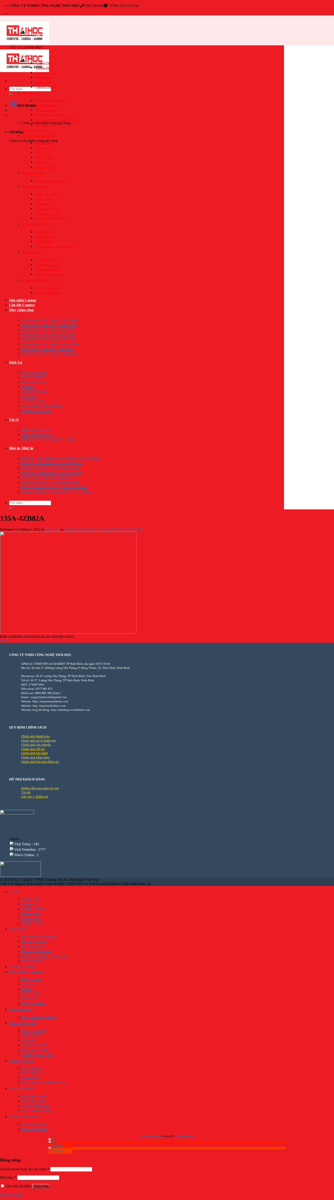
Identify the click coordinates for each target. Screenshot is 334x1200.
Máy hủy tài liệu (46, 167)
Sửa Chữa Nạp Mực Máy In (42, 406)
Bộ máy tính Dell (47, 105)
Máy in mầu (44, 157)
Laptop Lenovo (46, 87)
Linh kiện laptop (34, 252)
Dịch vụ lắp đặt (33, 377)
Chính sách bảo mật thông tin (40, 761)
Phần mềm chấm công (38, 434)
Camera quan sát (34, 224)
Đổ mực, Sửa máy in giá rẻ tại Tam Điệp (51, 468)
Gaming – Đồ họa (34, 130)
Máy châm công (33, 173)
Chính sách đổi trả (33, 749)
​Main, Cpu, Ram (46, 194)
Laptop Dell (44, 63)
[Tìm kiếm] (11, 94)
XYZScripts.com (185, 1136)
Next (6, 641)
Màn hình (42, 203)
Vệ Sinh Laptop (33, 401)
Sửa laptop (29, 396)
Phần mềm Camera (35, 430)
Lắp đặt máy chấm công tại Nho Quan (49, 325)
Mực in (40, 152)
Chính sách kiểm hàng (35, 757)
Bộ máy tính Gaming (49, 115)
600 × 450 (52, 529)
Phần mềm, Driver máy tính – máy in (48, 439)
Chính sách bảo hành (34, 753)
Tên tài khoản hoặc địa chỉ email (24, 1169)
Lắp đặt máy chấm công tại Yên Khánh (50, 344)
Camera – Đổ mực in (36, 280)
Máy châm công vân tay (51, 180)
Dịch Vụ (15, 362)
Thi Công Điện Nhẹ (36, 411)
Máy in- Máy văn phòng (39, 135)
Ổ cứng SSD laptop (48, 269)
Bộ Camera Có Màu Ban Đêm (55, 246)
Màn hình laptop (46, 264)
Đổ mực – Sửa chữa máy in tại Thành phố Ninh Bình (60, 458)
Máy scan (42, 162)
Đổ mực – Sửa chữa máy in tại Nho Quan (52, 463)
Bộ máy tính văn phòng (51, 100)
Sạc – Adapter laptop (49, 274)
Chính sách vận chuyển (36, 744)
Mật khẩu (8, 1177)
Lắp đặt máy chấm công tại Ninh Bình (49, 320)
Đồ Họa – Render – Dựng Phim (56, 120)
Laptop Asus (44, 77)
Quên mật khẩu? (12, 1194)
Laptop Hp (43, 67)
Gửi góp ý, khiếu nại (34, 796)
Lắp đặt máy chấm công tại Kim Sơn (48, 334)
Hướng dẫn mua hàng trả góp (40, 788)
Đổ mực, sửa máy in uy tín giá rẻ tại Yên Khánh (56, 492)
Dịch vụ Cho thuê (47, 288)
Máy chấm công (21, 310)
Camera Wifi (44, 241)
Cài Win (28, 387)
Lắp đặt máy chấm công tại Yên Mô (47, 349)
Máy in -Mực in (21, 448)
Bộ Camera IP (45, 232)
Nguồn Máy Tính (47, 208)
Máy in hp (42, 147)
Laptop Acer (44, 82)
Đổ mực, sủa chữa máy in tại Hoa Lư (48, 477)
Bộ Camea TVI (46, 236)
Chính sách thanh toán (35, 736)
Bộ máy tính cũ (46, 124)
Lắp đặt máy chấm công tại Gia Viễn (48, 329)
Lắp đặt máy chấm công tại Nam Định (49, 353)
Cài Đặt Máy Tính (35, 391)
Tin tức (26, 792)
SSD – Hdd (43, 199)
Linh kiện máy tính (35, 186)
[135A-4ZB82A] (68, 632)
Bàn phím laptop (46, 260)
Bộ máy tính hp (46, 110)
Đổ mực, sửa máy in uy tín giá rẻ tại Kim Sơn (54, 487)
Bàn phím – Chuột (48, 213)
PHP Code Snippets (150, 1136)
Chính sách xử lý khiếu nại (38, 740)
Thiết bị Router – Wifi (50, 218)
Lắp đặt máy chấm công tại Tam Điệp (49, 339)
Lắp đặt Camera (22, 305)
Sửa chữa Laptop (22, 300)
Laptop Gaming (46, 72)
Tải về (14, 420)
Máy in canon (45, 143)
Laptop (27, 55)
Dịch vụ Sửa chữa (47, 292)
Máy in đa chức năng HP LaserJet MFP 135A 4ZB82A (104, 529)
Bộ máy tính (31, 93)
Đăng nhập (41, 1186)
